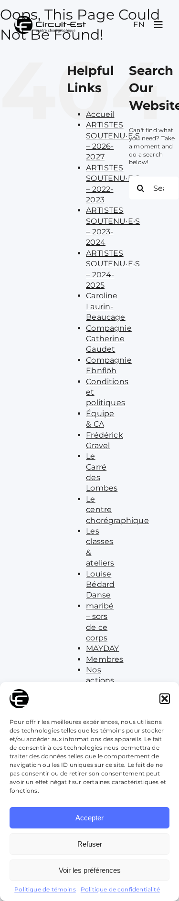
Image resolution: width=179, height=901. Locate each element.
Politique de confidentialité (120, 889)
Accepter (89, 818)
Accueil (100, 114)
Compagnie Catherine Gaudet (109, 339)
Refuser (89, 844)
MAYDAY (102, 648)
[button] (164, 698)
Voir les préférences (90, 870)
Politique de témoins (45, 889)
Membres (104, 659)
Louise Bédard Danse (100, 584)
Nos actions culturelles (106, 680)
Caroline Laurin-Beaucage (105, 306)
